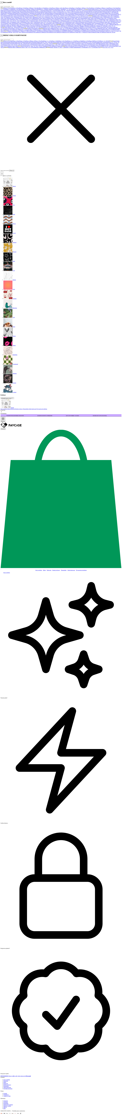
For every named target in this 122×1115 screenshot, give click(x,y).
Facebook (5, 1102)
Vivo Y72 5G (85, 15)
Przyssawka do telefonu (81, 570)
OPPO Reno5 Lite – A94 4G (11, 27)
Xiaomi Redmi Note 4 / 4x (48, 10)
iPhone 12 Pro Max (113, 8)
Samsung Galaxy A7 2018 (95, 19)
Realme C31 (29, 26)
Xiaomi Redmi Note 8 (24, 10)
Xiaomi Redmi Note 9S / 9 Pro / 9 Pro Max (97, 9)
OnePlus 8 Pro (30, 28)
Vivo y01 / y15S (58, 15)
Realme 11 (94, 26)
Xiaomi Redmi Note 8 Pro (13, 10)
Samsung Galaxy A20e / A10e (29, 22)
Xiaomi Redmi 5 (40, 11)
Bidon (44, 570)
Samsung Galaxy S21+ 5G (40, 17)
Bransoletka (63, 570)
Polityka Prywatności (8, 1104)
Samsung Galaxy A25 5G (102, 23)
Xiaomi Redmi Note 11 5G (26, 14)
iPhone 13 (100, 8)
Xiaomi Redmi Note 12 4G (61, 14)
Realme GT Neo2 (22, 26)
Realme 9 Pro (40, 26)
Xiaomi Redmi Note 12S (93, 14)
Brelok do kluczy (56, 570)
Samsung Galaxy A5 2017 (37, 20)
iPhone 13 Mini (55, 41)
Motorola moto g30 (47, 28)
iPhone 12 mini (9, 9)
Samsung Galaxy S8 (29, 17)
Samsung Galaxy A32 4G (79, 20)
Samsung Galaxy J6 (6, 19)
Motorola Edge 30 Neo (58, 29)
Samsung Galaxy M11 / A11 (103, 18)
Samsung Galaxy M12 (13, 46)
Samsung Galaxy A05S (97, 15)
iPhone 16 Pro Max (8, 8)
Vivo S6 (68, 15)
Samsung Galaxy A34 (52, 23)
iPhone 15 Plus (42, 8)
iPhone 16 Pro (22, 8)
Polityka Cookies (7, 1106)
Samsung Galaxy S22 (30, 23)
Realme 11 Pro (89, 26)
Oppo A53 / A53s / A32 (60, 27)
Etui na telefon (38, 570)
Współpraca (6, 1094)
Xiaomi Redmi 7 (16, 11)
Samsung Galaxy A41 (48, 20)
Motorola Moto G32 (77, 29)
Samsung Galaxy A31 (90, 20)
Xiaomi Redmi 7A (8, 11)
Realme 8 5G (34, 26)
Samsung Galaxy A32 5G (68, 20)
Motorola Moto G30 (12, 47)
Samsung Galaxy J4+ (50, 19)
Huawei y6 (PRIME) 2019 (64, 31)
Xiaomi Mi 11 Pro (19, 13)
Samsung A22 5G (84, 22)
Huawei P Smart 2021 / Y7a (77, 32)
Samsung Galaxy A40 (57, 20)
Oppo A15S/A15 (97, 46)
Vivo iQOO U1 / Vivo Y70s (76, 15)
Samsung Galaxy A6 (106, 19)
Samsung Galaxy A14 (72, 23)
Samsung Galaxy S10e (100, 17)
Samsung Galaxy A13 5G (20, 23)
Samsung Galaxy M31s (62, 18)
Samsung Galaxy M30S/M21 (94, 43)
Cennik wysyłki (6, 1096)
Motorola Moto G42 (30, 29)
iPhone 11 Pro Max (16, 9)
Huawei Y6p (47, 31)
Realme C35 (15, 26)
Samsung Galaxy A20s (17, 22)
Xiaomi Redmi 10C (50, 13)
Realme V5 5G (64, 24)
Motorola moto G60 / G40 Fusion (105, 28)
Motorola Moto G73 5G (107, 29)
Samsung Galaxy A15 (7, 24)
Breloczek (49, 570)
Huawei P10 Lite (67, 32)
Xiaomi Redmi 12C (51, 14)
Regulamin (5, 1103)
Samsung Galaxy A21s (7, 22)
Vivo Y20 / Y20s (51, 15)
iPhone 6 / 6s (82, 9)
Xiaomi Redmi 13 (31, 15)
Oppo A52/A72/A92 (70, 27)
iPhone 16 (27, 8)
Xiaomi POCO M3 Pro (29, 43)
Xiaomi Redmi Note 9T (15, 14)
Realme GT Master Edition (84, 24)
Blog (4, 1108)
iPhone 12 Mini (78, 41)
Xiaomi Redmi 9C (89, 10)
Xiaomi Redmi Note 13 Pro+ (81, 14)
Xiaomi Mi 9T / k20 (108, 11)
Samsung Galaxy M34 (41, 24)
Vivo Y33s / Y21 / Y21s (42, 15)
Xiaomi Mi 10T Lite (41, 13)
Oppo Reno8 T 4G (13, 28)
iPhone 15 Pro (48, 8)
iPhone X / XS (42, 9)
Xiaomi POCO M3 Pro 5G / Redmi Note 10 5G (84, 13)
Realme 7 (10, 26)
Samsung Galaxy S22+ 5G (41, 23)
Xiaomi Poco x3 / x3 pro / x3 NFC (66, 11)
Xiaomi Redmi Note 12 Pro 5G (40, 14)
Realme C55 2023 (66, 26)
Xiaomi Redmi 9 (105, 10)
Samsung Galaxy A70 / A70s (83, 19)
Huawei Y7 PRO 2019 (26, 31)
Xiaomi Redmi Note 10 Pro (99, 42)
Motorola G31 (22, 29)
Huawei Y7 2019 (35, 31)
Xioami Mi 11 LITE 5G (87, 42)
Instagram (5, 1100)
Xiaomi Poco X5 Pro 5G (104, 14)
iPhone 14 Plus (68, 8)
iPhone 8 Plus (53, 9)
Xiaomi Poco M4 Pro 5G (79, 11)
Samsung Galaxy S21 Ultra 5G (53, 17)
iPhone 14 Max (15, 41)
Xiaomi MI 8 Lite (5, 13)
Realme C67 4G (100, 26)
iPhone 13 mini (105, 8)
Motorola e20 (16, 29)
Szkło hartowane (71, 570)
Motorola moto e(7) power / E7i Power (89, 28)
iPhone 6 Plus (76, 9)
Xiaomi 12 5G (98, 13)
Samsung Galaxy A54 (62, 23)
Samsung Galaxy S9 (10, 17)
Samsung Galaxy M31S (96, 44)
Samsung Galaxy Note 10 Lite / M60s (26, 18)
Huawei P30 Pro (26, 32)
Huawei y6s (42, 31)
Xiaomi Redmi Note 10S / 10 (60, 10)
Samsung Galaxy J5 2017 (17, 19)
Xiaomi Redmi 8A (113, 10)
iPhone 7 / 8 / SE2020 (105, 41)
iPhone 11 (29, 9)
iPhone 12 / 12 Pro (71, 41)
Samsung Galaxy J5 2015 (39, 19)
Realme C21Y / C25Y (95, 24)
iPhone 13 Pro (94, 8)
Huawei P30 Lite (33, 32)
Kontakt (5, 1093)
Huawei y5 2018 (81, 31)
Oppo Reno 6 (6, 28)
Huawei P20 (60, 32)
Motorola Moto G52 (86, 29)
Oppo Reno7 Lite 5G (105, 27)
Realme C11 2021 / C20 (105, 24)
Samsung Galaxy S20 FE (89, 17)
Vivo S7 (64, 15)
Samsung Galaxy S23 (92, 23)
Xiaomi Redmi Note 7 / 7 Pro (35, 10)
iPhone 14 (80, 8)
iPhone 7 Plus (60, 9)
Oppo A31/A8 (78, 27)
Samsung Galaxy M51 (52, 18)
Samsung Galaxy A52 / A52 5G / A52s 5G (11, 20)
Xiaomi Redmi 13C (22, 15)
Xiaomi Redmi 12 (71, 14)
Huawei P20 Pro (46, 32)
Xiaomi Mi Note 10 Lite (90, 11)
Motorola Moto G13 (48, 29)
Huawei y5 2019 (73, 31)
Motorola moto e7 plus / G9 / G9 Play (60, 28)
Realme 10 (59, 26)
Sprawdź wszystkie (6, 398)
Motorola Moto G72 (39, 29)
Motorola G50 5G (9, 29)
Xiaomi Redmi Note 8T (16, 42)
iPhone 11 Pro (24, 9)
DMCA (5, 1107)
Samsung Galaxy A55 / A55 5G (29, 24)
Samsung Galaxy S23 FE (51, 24)
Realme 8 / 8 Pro (80, 47)
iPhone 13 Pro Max (86, 8)
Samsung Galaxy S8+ (20, 17)
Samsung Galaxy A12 (62, 43)
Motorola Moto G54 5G (96, 29)
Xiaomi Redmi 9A (98, 10)
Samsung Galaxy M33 (82, 23)
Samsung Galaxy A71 (72, 19)
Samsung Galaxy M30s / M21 (90, 18)
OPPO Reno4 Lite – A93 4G (24, 27)
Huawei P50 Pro (98, 31)
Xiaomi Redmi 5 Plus (32, 11)
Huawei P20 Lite (54, 32)
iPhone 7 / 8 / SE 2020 (68, 9)
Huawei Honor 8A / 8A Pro (109, 32)
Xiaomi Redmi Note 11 (58, 42)
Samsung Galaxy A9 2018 (61, 19)
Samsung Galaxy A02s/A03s (74, 22)
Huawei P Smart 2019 (88, 32)
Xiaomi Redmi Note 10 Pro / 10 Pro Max (64, 13)
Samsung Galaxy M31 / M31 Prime (75, 18)
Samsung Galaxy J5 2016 (28, 19)
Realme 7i (78, 26)
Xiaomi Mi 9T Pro (100, 11)
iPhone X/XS (97, 41)
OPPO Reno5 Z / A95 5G (95, 27)
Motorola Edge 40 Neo (68, 29)
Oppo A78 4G (20, 28)
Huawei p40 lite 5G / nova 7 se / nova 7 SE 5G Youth (33, 46)
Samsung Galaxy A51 (26, 20)
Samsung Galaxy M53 (9, 23)
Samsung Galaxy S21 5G (65, 17)
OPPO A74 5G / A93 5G (49, 27)
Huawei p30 (40, 32)
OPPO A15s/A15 (85, 27)
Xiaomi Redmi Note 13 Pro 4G (11, 15)
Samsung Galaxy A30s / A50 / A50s (103, 20)
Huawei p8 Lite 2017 (89, 31)
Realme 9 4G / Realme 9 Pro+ (50, 26)
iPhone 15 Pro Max (34, 8)
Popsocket (5, 1081)
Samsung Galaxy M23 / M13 (106, 22)
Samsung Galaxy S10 (110, 17)
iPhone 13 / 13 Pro (47, 41)
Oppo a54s (112, 27)
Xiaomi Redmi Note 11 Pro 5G (108, 13)
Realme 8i (113, 24)
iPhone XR (47, 9)
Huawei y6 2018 (54, 31)
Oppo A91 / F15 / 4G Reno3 (37, 27)
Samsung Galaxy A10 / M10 (61, 22)
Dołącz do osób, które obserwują (16, 1076)
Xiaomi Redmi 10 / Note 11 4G (51, 11)
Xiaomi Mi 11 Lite (27, 13)
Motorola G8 (72, 28)
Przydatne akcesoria (7, 1088)
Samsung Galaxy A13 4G (94, 22)
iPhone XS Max (35, 9)
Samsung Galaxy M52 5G (41, 18)
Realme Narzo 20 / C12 (72, 24)
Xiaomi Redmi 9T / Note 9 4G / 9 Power (76, 10)
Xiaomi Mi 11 (34, 13)
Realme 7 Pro (5, 26)
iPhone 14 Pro (75, 8)
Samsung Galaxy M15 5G (109, 15)
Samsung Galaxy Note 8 (12, 18)
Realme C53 (83, 26)
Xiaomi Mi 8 (12, 13)
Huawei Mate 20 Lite (98, 32)
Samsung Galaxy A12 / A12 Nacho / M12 (45, 22)
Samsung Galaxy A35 (17, 24)
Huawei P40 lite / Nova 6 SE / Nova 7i (13, 32)
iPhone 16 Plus (15, 8)
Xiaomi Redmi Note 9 (112, 9)
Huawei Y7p (18, 31)
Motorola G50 (78, 28)
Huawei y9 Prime (12, 31)
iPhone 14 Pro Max (60, 8)
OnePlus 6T (36, 28)
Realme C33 (73, 26)
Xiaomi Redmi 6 (23, 11)
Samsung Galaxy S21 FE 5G (77, 17)
